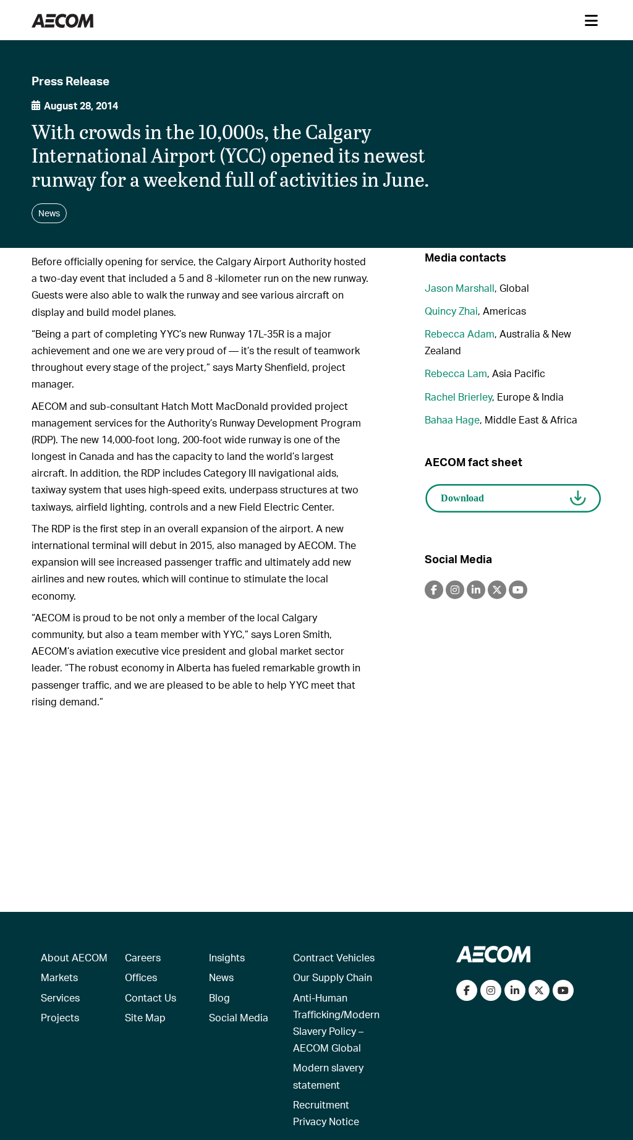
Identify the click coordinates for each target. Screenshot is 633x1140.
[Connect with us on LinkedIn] (514, 990)
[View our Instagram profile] (490, 990)
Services (60, 997)
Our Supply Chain (332, 977)
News (221, 977)
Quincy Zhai (451, 310)
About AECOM (74, 957)
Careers (143, 957)
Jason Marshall (460, 287)
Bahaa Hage (452, 419)
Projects (60, 1017)
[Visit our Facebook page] (466, 990)
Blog (219, 997)
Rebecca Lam (456, 373)
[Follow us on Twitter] (539, 990)
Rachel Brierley (458, 396)
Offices (141, 977)
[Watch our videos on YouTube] (563, 990)
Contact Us (150, 997)
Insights (227, 957)
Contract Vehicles (334, 957)
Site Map (145, 1017)
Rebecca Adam (460, 333)
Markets (59, 977)
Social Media (238, 1017)
